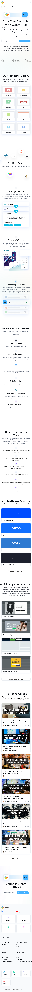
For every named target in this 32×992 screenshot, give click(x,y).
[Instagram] (6, 911)
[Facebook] (2, 911)
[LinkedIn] (20, 911)
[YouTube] (17, 911)
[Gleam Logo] (5, 907)
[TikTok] (13, 911)
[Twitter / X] (10, 911)
